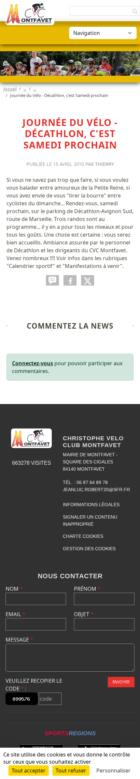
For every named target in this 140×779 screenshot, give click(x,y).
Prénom (87, 588)
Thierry (104, 164)
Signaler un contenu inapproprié (90, 520)
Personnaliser (113, 770)
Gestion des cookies (89, 548)
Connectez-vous (32, 363)
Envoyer (121, 682)
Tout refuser (71, 770)
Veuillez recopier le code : (34, 684)
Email (15, 614)
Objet (84, 614)
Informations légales (91, 504)
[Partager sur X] (87, 280)
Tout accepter (29, 770)
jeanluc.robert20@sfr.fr (96, 489)
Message (19, 639)
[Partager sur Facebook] (70, 280)
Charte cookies (83, 536)
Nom (14, 588)
